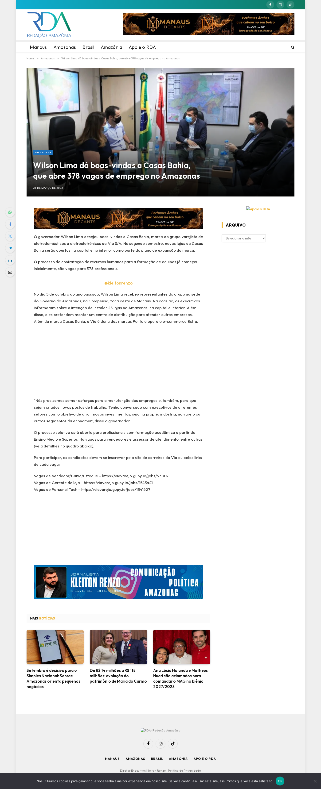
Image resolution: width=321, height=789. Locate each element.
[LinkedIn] (10, 260)
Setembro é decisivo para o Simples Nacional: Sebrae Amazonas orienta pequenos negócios (53, 678)
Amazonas (43, 152)
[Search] (292, 47)
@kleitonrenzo (118, 283)
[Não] (315, 781)
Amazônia (178, 759)
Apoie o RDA (205, 759)
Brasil (157, 759)
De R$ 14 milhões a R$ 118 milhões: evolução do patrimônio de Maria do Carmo (118, 676)
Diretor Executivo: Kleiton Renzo (143, 770)
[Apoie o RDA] (258, 209)
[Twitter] (10, 236)
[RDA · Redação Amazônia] (49, 24)
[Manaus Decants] (208, 24)
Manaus (112, 759)
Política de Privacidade (184, 770)
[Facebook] (10, 224)
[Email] (10, 272)
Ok (280, 781)
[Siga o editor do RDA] (118, 583)
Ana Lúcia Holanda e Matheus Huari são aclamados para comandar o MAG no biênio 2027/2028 (180, 678)
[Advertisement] (118, 362)
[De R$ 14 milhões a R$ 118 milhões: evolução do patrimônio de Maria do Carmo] (118, 647)
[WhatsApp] (10, 212)
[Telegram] (10, 248)
